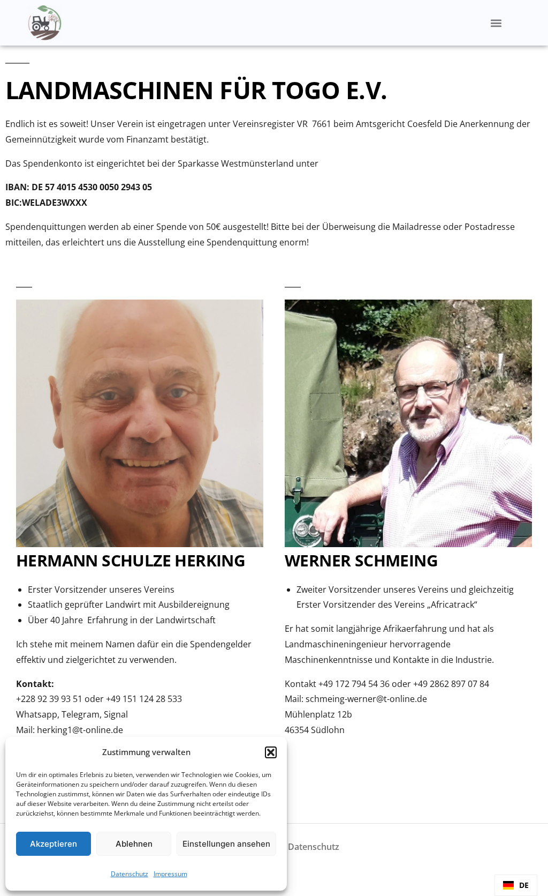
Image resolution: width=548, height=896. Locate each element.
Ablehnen (134, 844)
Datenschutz (129, 873)
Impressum (170, 873)
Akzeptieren (53, 844)
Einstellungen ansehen (226, 844)
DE (524, 885)
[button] (270, 752)
